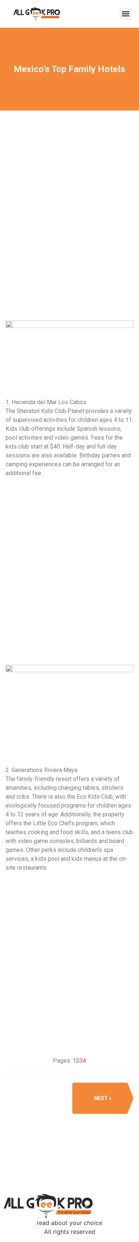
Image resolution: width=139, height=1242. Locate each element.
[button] (125, 14)
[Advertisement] (69, 239)
